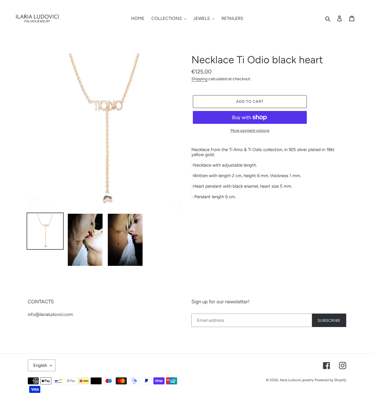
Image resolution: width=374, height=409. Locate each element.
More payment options (250, 131)
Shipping (199, 78)
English (40, 365)
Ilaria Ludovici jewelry (297, 380)
